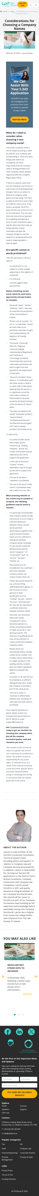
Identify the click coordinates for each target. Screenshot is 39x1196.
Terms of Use (7, 1175)
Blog (12, 11)
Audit (4, 1148)
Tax (3, 1144)
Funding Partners (9, 1179)
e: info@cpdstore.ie (9, 1133)
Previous (3, 976)
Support (23, 1109)
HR (21, 1144)
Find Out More (20, 119)
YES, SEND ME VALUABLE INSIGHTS (19, 1094)
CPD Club (5, 1113)
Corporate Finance (27, 1153)
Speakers (5, 1109)
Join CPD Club (22, 4)
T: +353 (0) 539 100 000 (11, 1129)
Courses (23, 1106)
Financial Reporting (9, 1153)
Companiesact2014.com (19, 727)
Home (5, 11)
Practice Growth (26, 1157)
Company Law (25, 1148)
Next (36, 976)
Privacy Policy (7, 1170)
